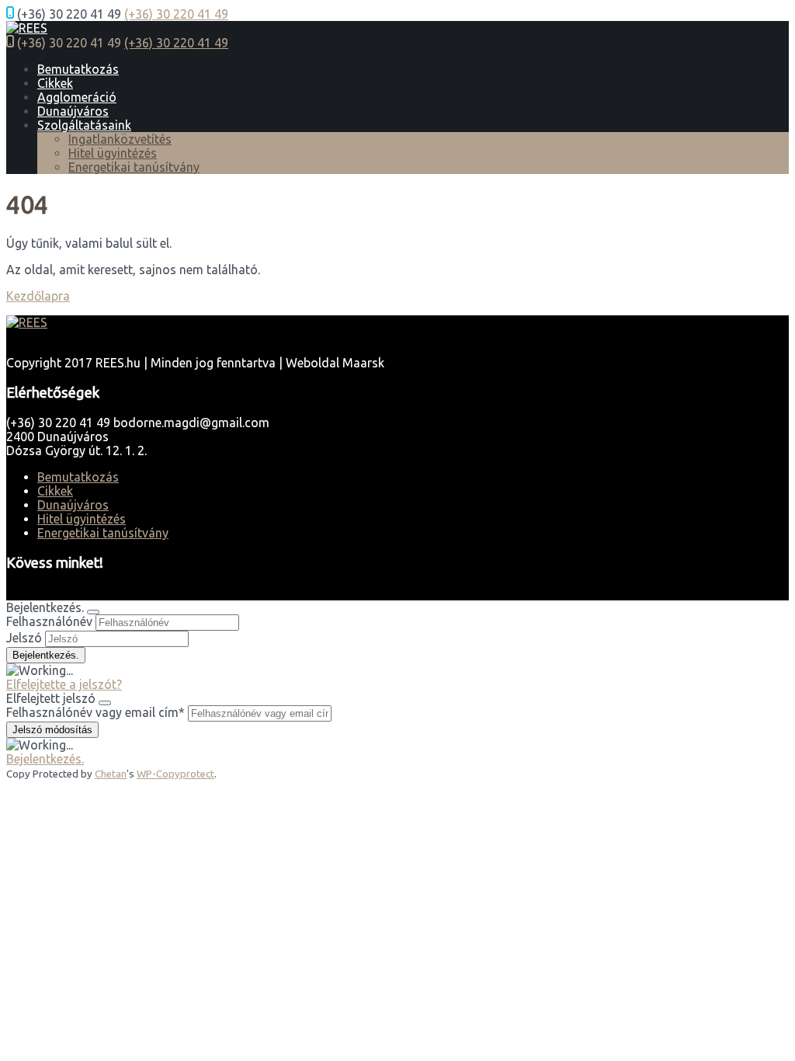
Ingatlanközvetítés (120, 139)
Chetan (111, 774)
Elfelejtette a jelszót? (64, 684)
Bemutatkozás (78, 69)
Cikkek (55, 83)
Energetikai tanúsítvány (134, 167)
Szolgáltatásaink (84, 125)
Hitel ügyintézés (112, 153)
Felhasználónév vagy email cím (95, 712)
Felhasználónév (49, 621)
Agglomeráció (76, 97)
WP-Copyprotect (175, 774)
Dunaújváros (73, 111)
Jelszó (24, 638)
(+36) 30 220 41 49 (176, 14)
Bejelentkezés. (45, 759)
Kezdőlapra (38, 296)
